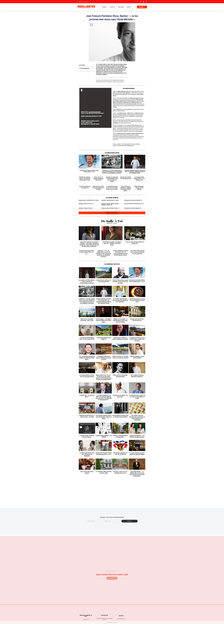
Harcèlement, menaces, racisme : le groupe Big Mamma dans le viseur (84, 178)
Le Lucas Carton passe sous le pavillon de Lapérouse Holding (137, 453)
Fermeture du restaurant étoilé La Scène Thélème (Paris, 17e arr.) (89, 171)
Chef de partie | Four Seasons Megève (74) (132, 208)
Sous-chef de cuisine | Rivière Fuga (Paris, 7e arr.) (134, 203)
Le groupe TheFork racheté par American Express (86, 436)
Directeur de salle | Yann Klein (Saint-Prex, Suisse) (89, 200)
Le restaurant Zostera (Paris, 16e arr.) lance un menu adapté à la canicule (137, 397)
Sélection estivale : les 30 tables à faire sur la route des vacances (120, 357)
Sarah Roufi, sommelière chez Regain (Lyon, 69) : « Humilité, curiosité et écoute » (112, 243)
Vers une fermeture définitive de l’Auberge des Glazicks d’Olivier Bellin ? (125, 188)
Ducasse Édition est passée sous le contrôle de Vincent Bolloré (120, 416)
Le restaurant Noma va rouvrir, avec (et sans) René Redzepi (87, 375)
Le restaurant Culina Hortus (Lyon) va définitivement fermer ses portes (103, 358)
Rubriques (104, 7)
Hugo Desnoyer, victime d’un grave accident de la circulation (98, 188)
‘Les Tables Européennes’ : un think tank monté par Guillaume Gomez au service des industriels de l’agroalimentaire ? (104, 397)
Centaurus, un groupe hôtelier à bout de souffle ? (120, 436)
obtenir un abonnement (118, 81)
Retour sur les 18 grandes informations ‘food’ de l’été (98, 178)
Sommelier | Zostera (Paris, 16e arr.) (86, 203)
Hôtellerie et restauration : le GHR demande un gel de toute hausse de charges (112, 179)
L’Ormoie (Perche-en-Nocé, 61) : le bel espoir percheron (104, 280)
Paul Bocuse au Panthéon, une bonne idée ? (120, 396)
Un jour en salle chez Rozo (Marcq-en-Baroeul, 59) (134, 242)
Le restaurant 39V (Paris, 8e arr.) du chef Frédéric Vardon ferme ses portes (112, 188)
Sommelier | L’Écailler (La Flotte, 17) (86, 208)
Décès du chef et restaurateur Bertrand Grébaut (120, 375)
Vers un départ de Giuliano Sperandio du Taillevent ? (137, 375)
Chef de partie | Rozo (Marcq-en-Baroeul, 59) (133, 200)
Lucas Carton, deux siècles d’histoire (86, 472)
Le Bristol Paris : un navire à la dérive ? (86, 396)
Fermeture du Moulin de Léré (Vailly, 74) (84, 187)
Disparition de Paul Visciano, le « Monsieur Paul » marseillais (86, 416)
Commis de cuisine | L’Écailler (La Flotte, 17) (110, 208)
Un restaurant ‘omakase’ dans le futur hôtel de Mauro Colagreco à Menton (104, 417)
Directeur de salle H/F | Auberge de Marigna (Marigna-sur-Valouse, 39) (110, 204)
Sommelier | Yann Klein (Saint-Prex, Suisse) (110, 200)
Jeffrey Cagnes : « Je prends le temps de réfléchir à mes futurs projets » (103, 320)
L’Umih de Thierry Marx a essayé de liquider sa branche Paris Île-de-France (120, 281)
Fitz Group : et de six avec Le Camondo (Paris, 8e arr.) (120, 472)
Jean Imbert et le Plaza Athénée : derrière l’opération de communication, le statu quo (87, 281)
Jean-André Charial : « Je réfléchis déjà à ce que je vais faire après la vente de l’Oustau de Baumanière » (137, 474)
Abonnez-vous (130, 145)
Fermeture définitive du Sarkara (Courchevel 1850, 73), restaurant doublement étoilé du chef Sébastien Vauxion (134, 172)
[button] (141, 2)
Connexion (128, 7)
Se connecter (109, 81)
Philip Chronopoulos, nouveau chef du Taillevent (139, 188)
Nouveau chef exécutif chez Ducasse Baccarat (125, 177)
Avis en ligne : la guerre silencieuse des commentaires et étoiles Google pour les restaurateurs (137, 418)
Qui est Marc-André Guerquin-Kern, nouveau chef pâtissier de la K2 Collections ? (137, 252)
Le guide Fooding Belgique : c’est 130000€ (104, 436)
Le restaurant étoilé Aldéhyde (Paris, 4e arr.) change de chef (139, 178)
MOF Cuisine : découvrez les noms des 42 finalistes (120, 453)
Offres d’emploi (121, 7)
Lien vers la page (86, 619)
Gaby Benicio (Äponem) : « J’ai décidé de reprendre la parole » (137, 436)
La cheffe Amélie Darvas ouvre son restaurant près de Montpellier (86, 454)
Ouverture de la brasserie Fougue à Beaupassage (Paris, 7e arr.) (104, 453)
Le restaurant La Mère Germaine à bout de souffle (103, 472)
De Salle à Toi (112, 7)
